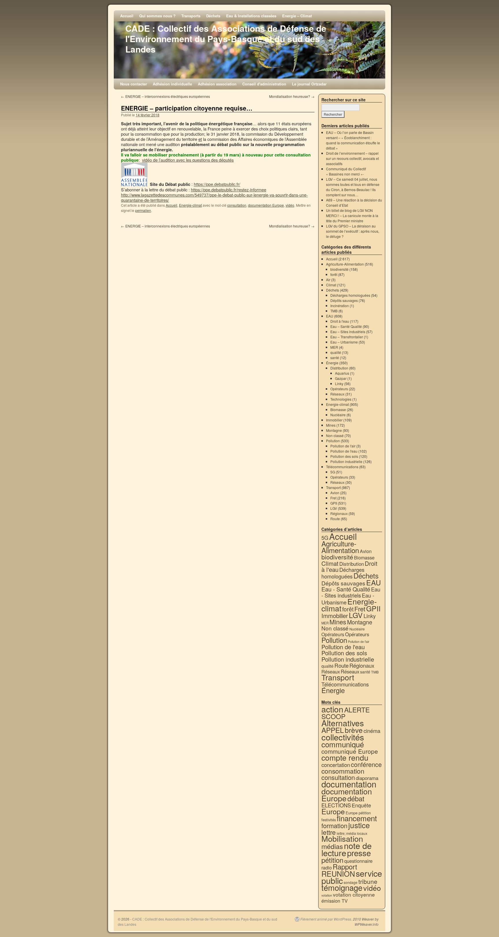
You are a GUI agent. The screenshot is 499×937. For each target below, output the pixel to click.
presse (359, 852)
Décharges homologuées (350, 295)
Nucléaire (338, 414)
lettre (328, 832)
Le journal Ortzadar (309, 84)
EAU (329, 315)
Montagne (334, 430)
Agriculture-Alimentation (345, 264)
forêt (333, 274)
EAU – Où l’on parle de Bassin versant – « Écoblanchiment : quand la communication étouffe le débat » (353, 140)
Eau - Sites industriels (350, 592)
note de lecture (346, 848)
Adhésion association (217, 84)
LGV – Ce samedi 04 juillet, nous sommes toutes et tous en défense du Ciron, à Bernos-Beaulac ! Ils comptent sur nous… (352, 187)
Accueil (126, 15)
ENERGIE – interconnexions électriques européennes (165, 96)
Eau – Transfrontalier (346, 336)
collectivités (342, 737)
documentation (348, 784)
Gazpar (341, 378)
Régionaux (339, 513)
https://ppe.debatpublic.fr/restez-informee (228, 189)
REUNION (338, 873)
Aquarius (342, 373)
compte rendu (344, 757)
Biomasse (338, 409)
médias (332, 846)
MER (334, 347)
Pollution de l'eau (344, 451)
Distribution (339, 367)
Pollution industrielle (346, 461)
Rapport (345, 866)
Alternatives (342, 723)
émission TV (334, 900)
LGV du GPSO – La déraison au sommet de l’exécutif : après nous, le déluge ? (352, 231)
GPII (333, 503)
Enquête (361, 805)
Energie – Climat (297, 15)
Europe (333, 811)
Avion (334, 492)
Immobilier (334, 419)
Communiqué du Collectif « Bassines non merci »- (346, 171)
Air (328, 279)
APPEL (332, 730)
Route (335, 518)
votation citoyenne (354, 894)
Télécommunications (342, 466)
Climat (331, 284)
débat (355, 798)
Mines (331, 425)
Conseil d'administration (264, 84)
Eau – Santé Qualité (346, 326)
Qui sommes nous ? (157, 15)
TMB (334, 310)
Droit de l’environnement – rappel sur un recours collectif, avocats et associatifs (352, 158)
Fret (333, 497)
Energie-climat (190, 205)
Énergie (332, 362)
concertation (335, 764)
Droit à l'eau (339, 321)
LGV (333, 508)
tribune (367, 881)
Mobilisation (342, 838)
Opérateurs (339, 388)
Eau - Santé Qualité (345, 589)
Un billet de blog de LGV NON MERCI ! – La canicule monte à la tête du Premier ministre (352, 215)
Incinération (339, 305)
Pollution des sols (344, 456)
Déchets (213, 15)
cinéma (372, 730)
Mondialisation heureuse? (291, 96)
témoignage (341, 887)
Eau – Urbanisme (344, 341)
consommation (342, 770)
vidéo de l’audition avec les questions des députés (188, 160)
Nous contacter (133, 84)
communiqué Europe (349, 751)
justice (359, 825)
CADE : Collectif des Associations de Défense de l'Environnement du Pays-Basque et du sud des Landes (225, 38)
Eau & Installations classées (251, 15)
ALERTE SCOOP (345, 713)
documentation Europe (266, 205)
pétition (332, 860)
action (332, 709)
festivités (328, 819)
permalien (143, 210)
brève (354, 730)
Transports (190, 15)
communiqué (342, 744)
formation (334, 825)
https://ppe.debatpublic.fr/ (217, 184)
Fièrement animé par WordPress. (326, 919)
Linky (339, 383)
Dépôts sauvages (344, 300)
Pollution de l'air (342, 445)
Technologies (340, 399)
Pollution (333, 440)
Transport (333, 487)
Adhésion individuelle (172, 84)
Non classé (335, 435)
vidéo (290, 205)
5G (332, 471)
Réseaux (337, 393)
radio (326, 867)
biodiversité (339, 269)
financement (357, 818)
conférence (366, 764)
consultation (236, 205)
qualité (335, 352)
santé (334, 357)
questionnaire (358, 860)
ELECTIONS (336, 805)
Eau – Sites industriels (347, 331)
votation (326, 895)
